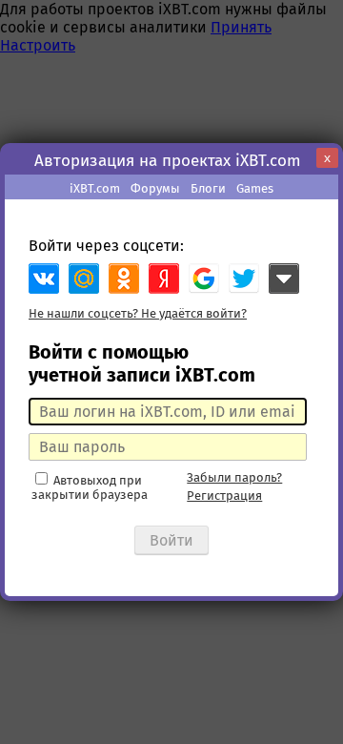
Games (254, 188)
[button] (204, 278)
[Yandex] (164, 278)
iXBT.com (95, 188)
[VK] (44, 278)
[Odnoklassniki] (124, 278)
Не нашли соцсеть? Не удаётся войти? (138, 313)
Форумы (155, 188)
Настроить (37, 45)
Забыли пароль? (234, 477)
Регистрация (224, 495)
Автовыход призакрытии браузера (89, 487)
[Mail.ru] (84, 278)
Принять (241, 27)
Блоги (208, 188)
